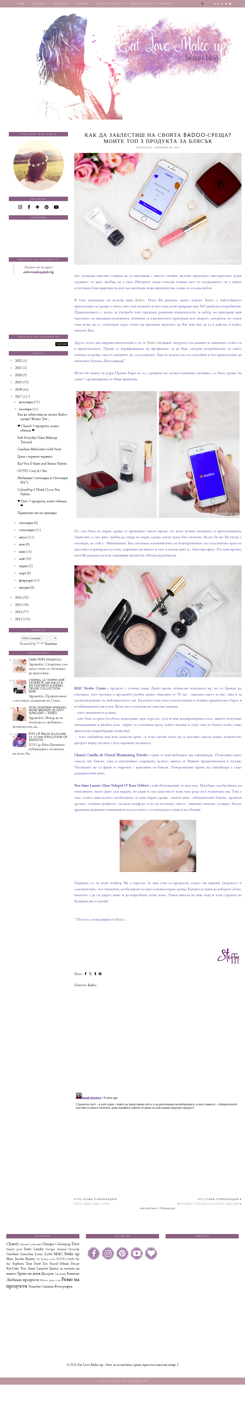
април (23, 566)
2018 (18, 389)
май (22, 558)
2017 (18, 396)
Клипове (73, 1273)
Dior (75, 1243)
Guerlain (12, 1254)
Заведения (60, 1273)
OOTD (60, 1259)
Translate (50, 643)
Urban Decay (69, 1263)
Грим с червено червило (34, 456)
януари (24, 587)
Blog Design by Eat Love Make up (122, 1381)
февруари (26, 580)
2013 (18, 619)
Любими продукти (22, 1279)
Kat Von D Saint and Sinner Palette (42, 463)
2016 (18, 597)
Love (48, 1253)
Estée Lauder (34, 1249)
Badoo (140, 299)
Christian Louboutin (30, 1244)
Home (21, 3)
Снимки (47, 1286)
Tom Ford (33, 1263)
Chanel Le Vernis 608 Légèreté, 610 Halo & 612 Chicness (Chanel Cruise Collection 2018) (47, 686)
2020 (18, 375)
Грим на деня (28, 1273)
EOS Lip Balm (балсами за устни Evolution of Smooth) (48, 737)
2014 (18, 612)
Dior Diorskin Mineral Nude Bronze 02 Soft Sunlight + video (48, 710)
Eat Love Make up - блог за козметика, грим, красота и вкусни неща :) (128, 1364)
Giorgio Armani (56, 1249)
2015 (18, 604)
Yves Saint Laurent (34, 1268)
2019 (18, 382)
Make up (71, 1253)
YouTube (12, 1268)
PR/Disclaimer (140, 3)
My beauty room (45, 1259)
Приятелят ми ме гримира (37, 513)
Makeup (82, 3)
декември (26, 402)
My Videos (61, 3)
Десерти (47, 1273)
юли (22, 544)
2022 (18, 360)
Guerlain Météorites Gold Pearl (39, 449)
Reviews (39, 3)
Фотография (63, 1286)
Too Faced (50, 1263)
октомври (26, 523)
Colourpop (63, 1244)
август (23, 537)
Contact (165, 3)
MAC (58, 1253)
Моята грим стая (50, 1280)
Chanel (12, 1243)
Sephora (18, 1263)
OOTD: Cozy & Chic (32, 471)
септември (26, 530)
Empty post (14, 1249)
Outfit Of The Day (109, 3)
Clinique (48, 1244)
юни (22, 551)
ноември (25, 409)
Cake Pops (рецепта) (45, 659)
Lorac (39, 1254)
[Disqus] (158, 1040)
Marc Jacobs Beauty (20, 1258)
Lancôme (26, 1254)
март (22, 573)
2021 (18, 367)
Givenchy (73, 1249)
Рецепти (35, 1286)
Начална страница (158, 1208)
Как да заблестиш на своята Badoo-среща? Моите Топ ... (42, 416)
